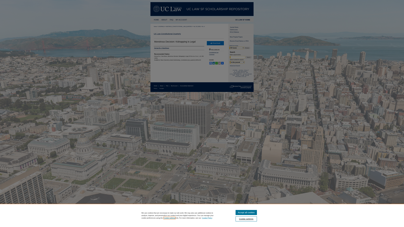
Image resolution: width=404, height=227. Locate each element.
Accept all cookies (246, 212)
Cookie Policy (207, 218)
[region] (202, 215)
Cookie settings (169, 218)
